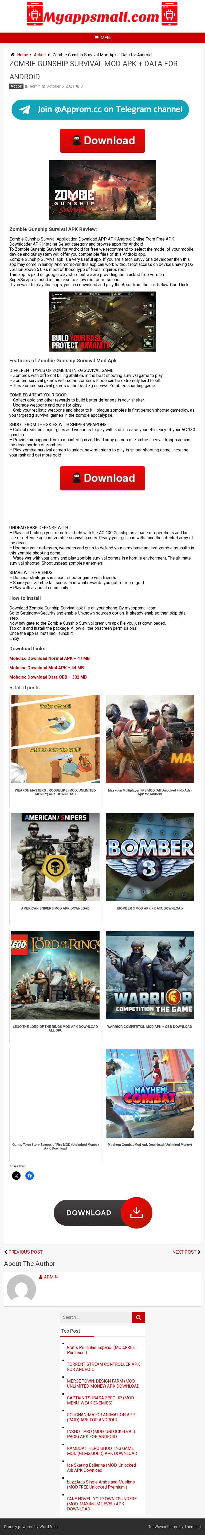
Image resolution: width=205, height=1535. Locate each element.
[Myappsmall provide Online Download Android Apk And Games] (102, 27)
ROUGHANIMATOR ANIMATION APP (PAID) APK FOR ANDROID (101, 1417)
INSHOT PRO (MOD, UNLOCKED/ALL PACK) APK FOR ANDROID (101, 1434)
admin (35, 86)
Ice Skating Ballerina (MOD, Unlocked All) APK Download (101, 1468)
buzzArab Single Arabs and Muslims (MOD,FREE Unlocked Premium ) (101, 1484)
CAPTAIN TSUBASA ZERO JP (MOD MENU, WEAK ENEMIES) (100, 1400)
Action (40, 54)
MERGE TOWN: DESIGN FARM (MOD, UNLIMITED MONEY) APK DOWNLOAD (103, 1384)
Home (22, 54)
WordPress (49, 1527)
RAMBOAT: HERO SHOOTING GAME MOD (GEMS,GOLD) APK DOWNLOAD (102, 1451)
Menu (106, 37)
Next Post (184, 1252)
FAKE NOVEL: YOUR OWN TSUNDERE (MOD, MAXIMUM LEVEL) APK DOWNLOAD (102, 1504)
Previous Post (26, 1252)
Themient (192, 1527)
